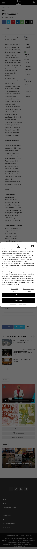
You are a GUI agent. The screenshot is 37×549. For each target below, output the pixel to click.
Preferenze (18, 300)
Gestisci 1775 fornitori (14, 290)
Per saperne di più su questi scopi (28, 290)
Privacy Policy (22, 304)
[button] (32, 246)
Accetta (18, 295)
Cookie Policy (13, 304)
